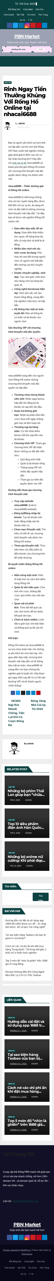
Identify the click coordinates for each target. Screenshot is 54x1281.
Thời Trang (43, 15)
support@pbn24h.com (25, 1201)
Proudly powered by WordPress (17, 1250)
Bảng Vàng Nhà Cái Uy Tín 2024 (38, 705)
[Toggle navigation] (48, 61)
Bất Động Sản (14, 9)
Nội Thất (20, 15)
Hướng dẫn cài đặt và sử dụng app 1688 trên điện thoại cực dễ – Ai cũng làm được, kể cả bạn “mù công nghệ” (25, 923)
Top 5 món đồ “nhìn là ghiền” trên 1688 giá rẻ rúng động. (27, 1124)
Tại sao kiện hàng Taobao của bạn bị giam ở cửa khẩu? (24, 1058)
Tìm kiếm (10, 886)
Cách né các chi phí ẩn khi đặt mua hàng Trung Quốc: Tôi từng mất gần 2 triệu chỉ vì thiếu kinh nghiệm (25, 949)
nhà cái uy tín (19, 163)
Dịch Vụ (11, 1017)
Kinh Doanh (9, 15)
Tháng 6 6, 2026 (18, 1064)
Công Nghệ (28, 9)
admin (21, 123)
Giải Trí (8, 82)
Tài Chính (31, 15)
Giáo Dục (40, 9)
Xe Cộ (22, 20)
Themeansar (26, 1254)
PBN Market (26, 36)
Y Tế (30, 20)
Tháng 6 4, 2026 (18, 1097)
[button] (42, 61)
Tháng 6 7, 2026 (18, 1031)
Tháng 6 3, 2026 (18, 1130)
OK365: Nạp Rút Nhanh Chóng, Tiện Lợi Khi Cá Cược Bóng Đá (16, 713)
